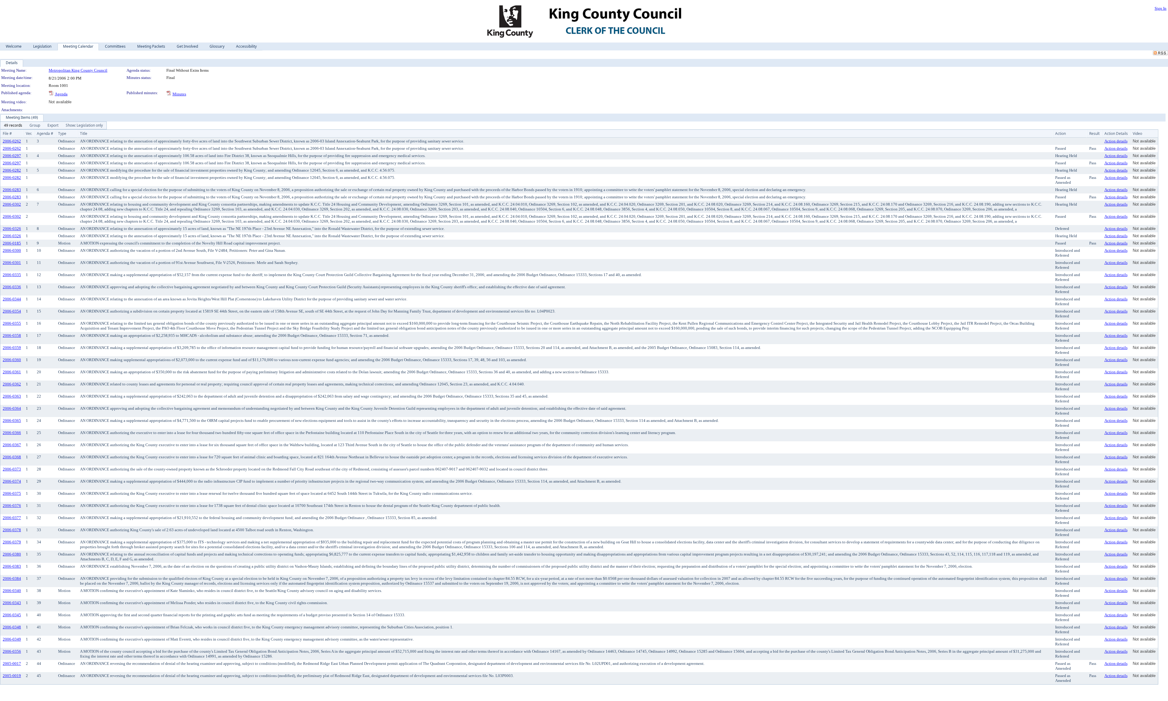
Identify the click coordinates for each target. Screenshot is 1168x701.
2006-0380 (12, 554)
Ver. (29, 133)
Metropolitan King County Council (78, 70)
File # (7, 133)
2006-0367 (12, 445)
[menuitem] (13, 125)
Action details (1116, 141)
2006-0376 (12, 505)
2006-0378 (12, 530)
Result (1094, 133)
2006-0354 (12, 311)
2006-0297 (12, 155)
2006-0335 (12, 274)
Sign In (1160, 8)
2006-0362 (12, 384)
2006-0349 (12, 639)
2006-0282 (12, 170)
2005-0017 (12, 663)
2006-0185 (12, 243)
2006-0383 (12, 566)
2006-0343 (12, 602)
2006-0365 (12, 420)
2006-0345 (12, 615)
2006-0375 (12, 493)
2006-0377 (12, 517)
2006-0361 (12, 372)
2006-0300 (12, 250)
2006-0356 (12, 651)
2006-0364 (12, 408)
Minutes (179, 94)
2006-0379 (12, 542)
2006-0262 (12, 141)
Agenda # (45, 133)
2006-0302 (12, 204)
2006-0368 (12, 457)
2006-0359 (12, 347)
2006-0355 (12, 323)
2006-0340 (12, 590)
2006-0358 (12, 335)
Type (62, 133)
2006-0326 (12, 228)
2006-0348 (12, 627)
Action (1060, 133)
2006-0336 (12, 287)
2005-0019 (12, 675)
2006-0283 (12, 189)
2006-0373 (12, 469)
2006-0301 (12, 262)
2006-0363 (12, 396)
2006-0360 (12, 359)
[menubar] (53, 125)
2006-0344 (12, 299)
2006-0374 (12, 481)
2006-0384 (12, 578)
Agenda (61, 94)
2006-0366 (12, 432)
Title (83, 133)
